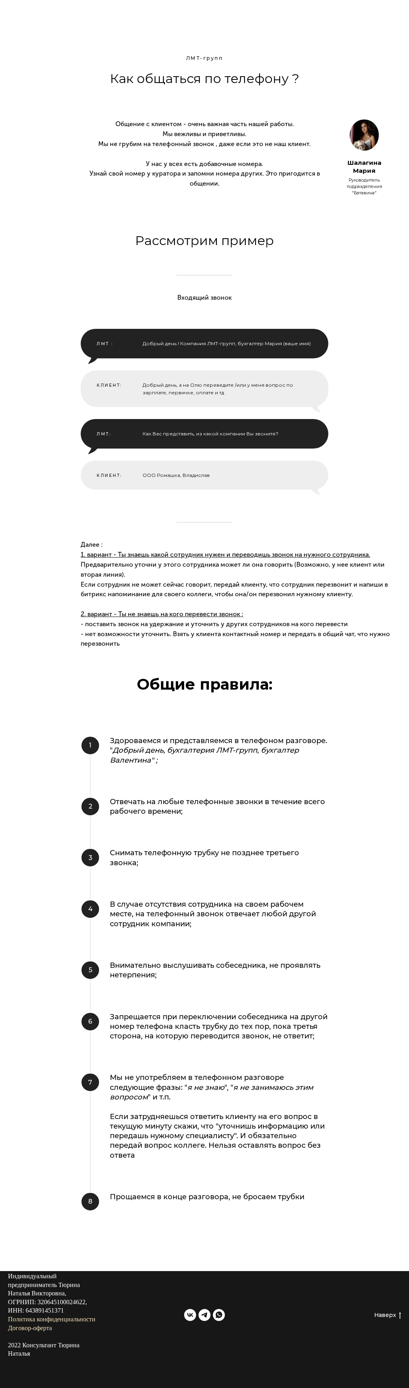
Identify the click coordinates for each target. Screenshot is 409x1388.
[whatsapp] (219, 1315)
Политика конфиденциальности (51, 1319)
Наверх (385, 1315)
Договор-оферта (30, 1328)
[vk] (190, 1315)
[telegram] (204, 1315)
